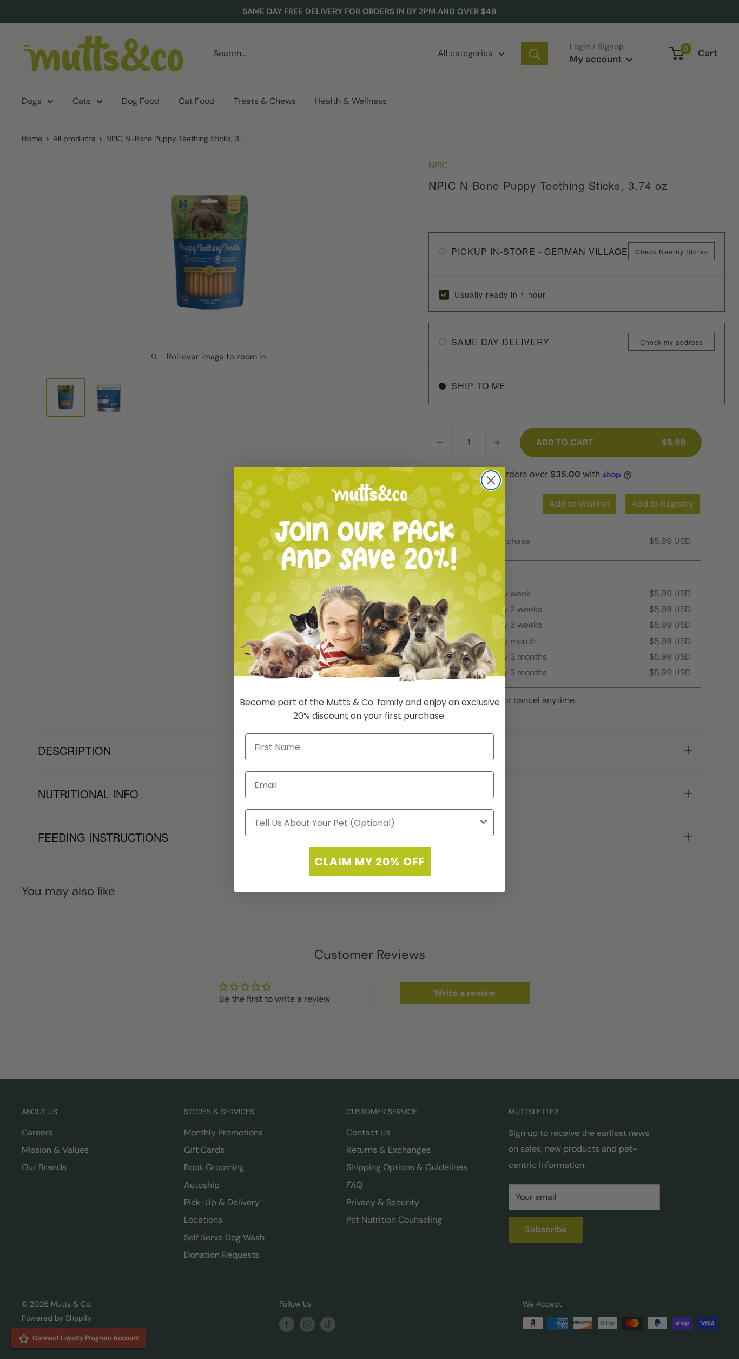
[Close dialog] (490, 480)
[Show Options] (483, 823)
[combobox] (366, 823)
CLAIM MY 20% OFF (369, 861)
